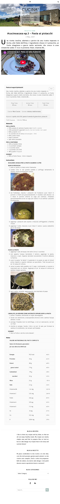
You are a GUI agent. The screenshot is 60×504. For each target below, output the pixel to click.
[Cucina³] (30, 15)
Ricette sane (30, 31)
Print (51, 88)
